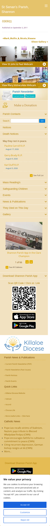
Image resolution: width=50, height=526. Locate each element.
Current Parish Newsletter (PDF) (18, 364)
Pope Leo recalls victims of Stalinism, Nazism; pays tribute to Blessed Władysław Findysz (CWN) (23, 431)
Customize (25, 512)
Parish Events (11, 381)
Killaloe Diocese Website (15, 393)
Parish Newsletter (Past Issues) (18, 370)
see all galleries (15, 267)
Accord (8, 404)
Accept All (25, 504)
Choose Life (10, 410)
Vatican (8, 399)
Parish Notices (11, 375)
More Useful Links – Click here (17, 416)
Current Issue (18, 96)
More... (7, 451)
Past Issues (30, 96)
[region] (25, 500)
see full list (38, 175)
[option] (24, 240)
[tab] (24, 114)
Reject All (25, 520)
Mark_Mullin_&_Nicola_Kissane (20, 38)
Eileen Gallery (39, 41)
